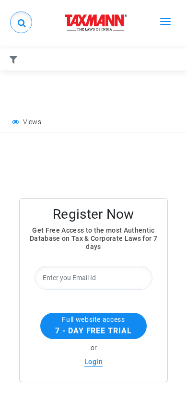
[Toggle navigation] (165, 21)
